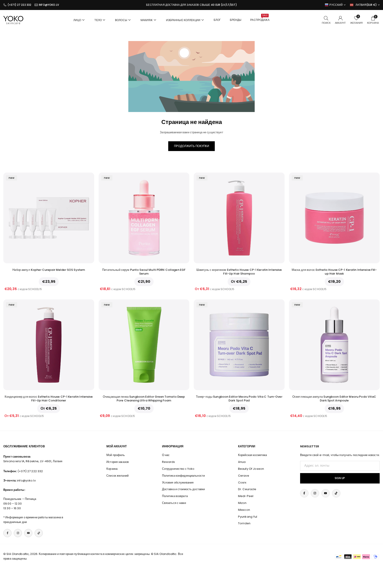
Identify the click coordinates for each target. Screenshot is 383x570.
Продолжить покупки (191, 146)
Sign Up (340, 478)
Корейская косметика (252, 455)
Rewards (168, 462)
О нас (166, 455)
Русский (336, 4)
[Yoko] (13, 19)
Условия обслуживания (178, 482)
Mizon (242, 503)
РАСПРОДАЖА (259, 18)
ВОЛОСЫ (121, 20)
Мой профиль (115, 455)
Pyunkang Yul (247, 517)
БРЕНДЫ (236, 20)
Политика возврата (175, 496)
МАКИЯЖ (147, 20)
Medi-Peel (245, 496)
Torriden (244, 523)
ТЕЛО (98, 20)
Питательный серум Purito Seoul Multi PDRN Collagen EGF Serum (144, 272)
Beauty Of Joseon (251, 469)
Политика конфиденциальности (183, 476)
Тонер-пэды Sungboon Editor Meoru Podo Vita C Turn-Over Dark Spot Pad (239, 399)
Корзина (111, 469)
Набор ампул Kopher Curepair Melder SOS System (48, 270)
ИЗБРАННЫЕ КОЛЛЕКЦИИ (183, 20)
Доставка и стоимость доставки (183, 489)
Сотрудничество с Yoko (178, 469)
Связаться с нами (174, 503)
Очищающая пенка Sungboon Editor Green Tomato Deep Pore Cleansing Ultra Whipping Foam (144, 399)
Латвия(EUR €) (366, 4)
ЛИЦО (77, 20)
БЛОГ (217, 20)
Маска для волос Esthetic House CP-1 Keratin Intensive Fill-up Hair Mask (334, 272)
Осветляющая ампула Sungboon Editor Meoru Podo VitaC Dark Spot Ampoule (334, 399)
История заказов (117, 462)
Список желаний (117, 476)
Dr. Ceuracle (247, 489)
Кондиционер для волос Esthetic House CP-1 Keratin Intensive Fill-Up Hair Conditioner (49, 399)
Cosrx (242, 482)
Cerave (243, 476)
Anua (242, 462)
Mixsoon (244, 510)
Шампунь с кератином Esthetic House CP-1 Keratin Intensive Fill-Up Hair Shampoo (239, 272)
